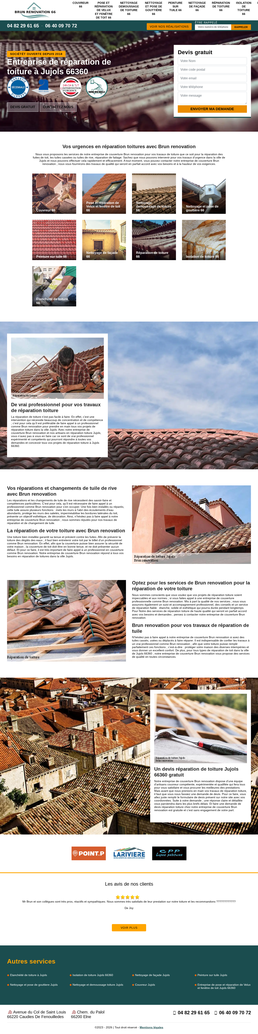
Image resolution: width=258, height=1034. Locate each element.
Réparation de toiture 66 (221, 6)
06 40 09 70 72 (61, 25)
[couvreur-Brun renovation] (35, 10)
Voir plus (129, 927)
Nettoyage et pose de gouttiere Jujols (34, 984)
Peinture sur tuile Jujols (212, 975)
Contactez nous (58, 107)
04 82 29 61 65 (23, 25)
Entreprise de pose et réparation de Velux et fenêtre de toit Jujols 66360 (224, 986)
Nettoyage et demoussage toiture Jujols (98, 984)
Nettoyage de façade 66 (197, 6)
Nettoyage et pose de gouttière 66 (153, 8)
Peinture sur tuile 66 (175, 6)
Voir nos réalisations (169, 26)
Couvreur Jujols (145, 984)
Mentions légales (151, 1027)
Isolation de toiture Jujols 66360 (93, 975)
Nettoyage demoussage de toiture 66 (129, 8)
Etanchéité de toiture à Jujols (28, 975)
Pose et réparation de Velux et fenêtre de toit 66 (104, 10)
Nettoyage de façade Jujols (152, 975)
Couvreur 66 (80, 4)
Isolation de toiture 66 (243, 8)
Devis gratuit (22, 107)
